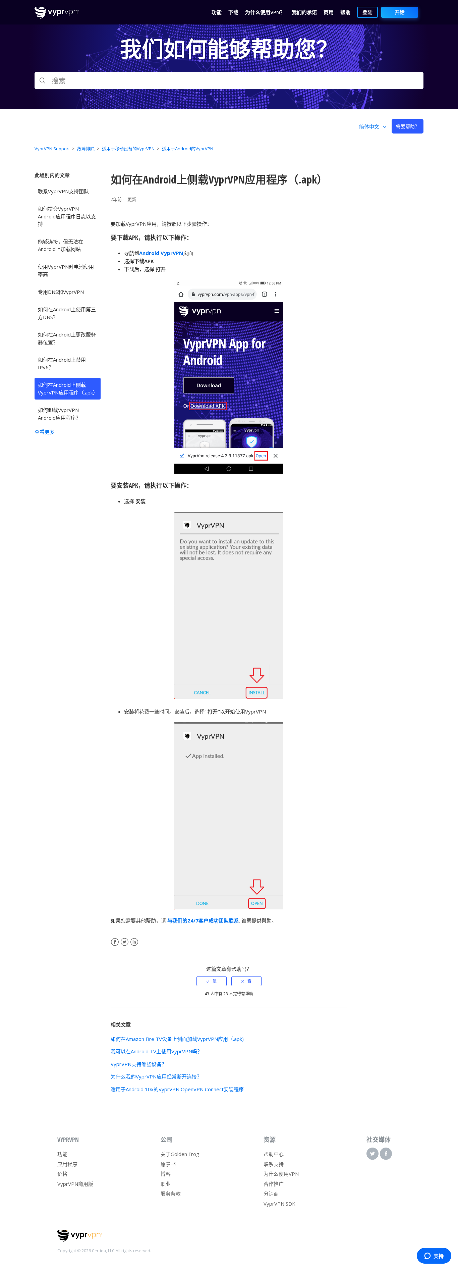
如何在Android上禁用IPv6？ (62, 363)
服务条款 (171, 1193)
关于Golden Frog (180, 1154)
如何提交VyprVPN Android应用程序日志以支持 (67, 216)
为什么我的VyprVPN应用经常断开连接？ (156, 1076)
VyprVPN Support (52, 149)
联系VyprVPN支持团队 (63, 191)
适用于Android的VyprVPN (187, 149)
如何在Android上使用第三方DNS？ (67, 313)
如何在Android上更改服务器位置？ (67, 338)
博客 (166, 1173)
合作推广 (274, 1183)
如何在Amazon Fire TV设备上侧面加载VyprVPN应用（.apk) (177, 1039)
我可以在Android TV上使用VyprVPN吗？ (156, 1051)
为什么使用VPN (281, 1173)
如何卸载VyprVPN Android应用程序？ (59, 414)
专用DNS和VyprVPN (61, 291)
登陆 (367, 12)
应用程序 (67, 1164)
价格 (62, 1173)
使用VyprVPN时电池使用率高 (66, 270)
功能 (62, 1154)
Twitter (124, 942)
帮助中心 (274, 1154)
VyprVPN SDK (279, 1203)
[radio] (211, 981)
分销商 (271, 1193)
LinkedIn (134, 942)
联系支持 (274, 1164)
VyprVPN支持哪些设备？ (139, 1064)
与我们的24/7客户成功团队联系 (203, 920)
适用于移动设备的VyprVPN (128, 149)
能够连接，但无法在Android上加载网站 (60, 245)
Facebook (115, 942)
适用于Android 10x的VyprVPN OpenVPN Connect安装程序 (177, 1089)
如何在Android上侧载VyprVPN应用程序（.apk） (68, 388)
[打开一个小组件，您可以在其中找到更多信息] (433, 1256)
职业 (166, 1183)
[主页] (57, 17)
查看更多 (45, 431)
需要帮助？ (407, 126)
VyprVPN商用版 (75, 1183)
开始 (400, 12)
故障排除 (86, 149)
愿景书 (168, 1164)
